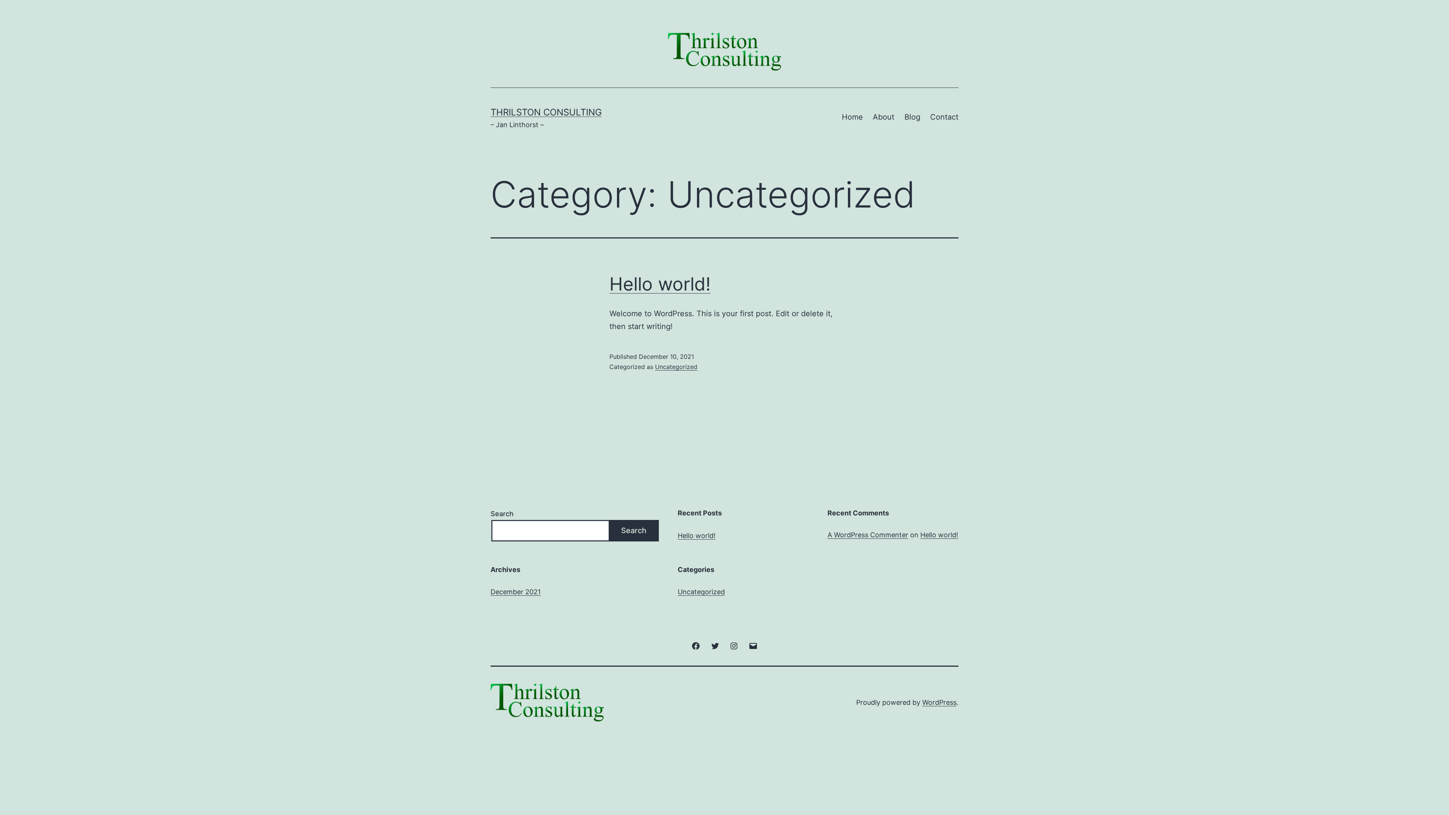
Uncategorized (676, 367)
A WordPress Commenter (868, 535)
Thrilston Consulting (546, 112)
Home (852, 116)
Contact (944, 116)
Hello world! (660, 284)
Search (502, 514)
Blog (912, 116)
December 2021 (516, 592)
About (883, 116)
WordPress (939, 702)
